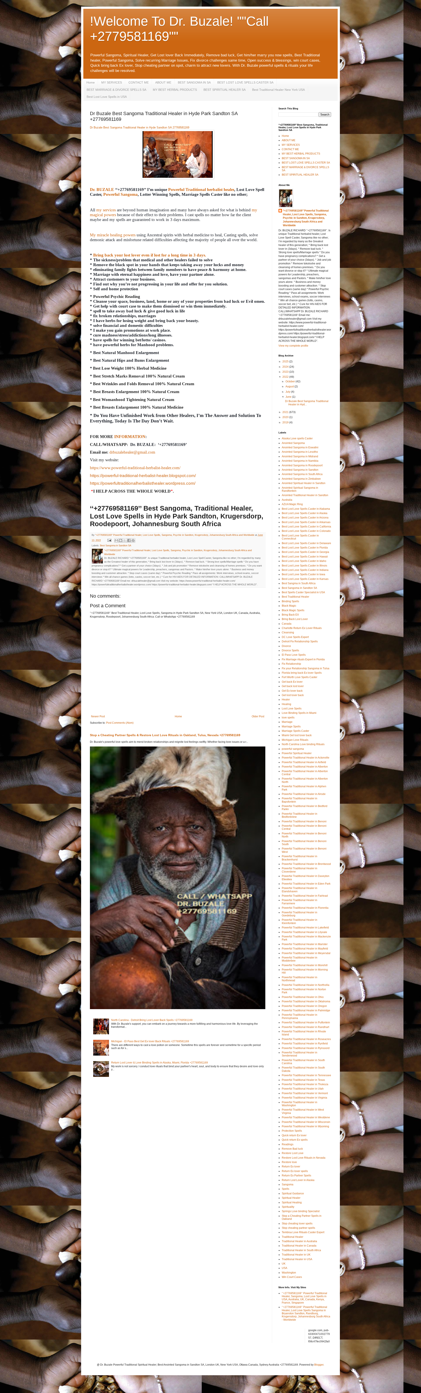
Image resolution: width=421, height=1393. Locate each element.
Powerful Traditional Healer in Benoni (304, 821)
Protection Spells (292, 1130)
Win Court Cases (292, 1277)
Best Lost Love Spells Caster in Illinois (304, 565)
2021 (285, 412)
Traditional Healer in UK (296, 1254)
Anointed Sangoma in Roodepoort (302, 465)
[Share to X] (125, 540)
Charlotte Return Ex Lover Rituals (302, 628)
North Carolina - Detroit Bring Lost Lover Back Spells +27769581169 (152, 1020)
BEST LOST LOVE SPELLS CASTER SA (245, 82)
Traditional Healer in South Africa (301, 1250)
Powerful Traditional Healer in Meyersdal (306, 953)
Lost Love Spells (291, 708)
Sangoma (287, 1184)
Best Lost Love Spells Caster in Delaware (306, 543)
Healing (286, 704)
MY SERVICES (111, 82)
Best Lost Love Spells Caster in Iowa (303, 574)
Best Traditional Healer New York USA (278, 89)
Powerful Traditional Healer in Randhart (305, 1027)
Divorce (286, 646)
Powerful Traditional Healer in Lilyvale (304, 932)
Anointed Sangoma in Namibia (300, 460)
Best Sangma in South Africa (299, 583)
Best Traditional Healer (295, 596)
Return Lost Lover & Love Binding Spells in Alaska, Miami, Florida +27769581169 (159, 1062)
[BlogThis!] (120, 540)
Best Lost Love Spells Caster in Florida (305, 547)
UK (283, 1263)
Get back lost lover (293, 686)
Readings (287, 1144)
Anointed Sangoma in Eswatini (300, 447)
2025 (285, 361)
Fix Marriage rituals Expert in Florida (303, 659)
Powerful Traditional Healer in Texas (303, 1079)
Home (90, 82)
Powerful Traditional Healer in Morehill (305, 965)
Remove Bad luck (292, 1148)
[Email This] (116, 540)
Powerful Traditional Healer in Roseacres (306, 1039)
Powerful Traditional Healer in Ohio (303, 997)
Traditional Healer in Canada (299, 1245)
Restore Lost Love (292, 1153)
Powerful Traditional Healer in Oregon (304, 1006)
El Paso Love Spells (294, 654)
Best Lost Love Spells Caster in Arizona (305, 517)
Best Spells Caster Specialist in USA (303, 592)
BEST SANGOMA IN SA (194, 82)
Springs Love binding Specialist (300, 1211)
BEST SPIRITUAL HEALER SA (224, 89)
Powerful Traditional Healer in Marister (305, 944)
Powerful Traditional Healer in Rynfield (305, 1043)
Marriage (287, 721)
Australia (287, 499)
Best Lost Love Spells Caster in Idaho (304, 561)
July (288, 391)
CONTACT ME (138, 82)
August (289, 386)
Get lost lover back (293, 695)
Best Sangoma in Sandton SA (115, 545)
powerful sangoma (293, 748)
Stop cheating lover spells (297, 1223)
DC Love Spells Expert (295, 637)
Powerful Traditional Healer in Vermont (305, 1093)
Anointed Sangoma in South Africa (302, 474)
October (290, 381)
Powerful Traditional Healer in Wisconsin (306, 1122)
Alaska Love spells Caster (297, 438)
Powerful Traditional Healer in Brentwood (306, 864)
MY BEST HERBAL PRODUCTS (175, 89)
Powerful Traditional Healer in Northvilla (305, 985)
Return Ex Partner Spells (296, 1175)
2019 (285, 422)
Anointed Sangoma (293, 443)
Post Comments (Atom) (120, 722)
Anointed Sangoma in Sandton (300, 469)
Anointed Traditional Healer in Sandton (305, 495)
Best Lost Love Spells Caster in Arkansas (306, 522)
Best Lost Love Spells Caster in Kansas (305, 579)
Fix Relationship (291, 663)
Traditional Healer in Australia (299, 1241)
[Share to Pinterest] (133, 540)
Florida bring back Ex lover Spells (302, 672)
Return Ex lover (291, 1166)
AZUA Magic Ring (292, 504)
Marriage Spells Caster (295, 730)
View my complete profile (293, 345)
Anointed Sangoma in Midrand (300, 456)
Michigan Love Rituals (295, 739)
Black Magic (289, 605)
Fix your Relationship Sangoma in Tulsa (305, 668)
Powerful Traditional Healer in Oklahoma (306, 1001)
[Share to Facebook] (129, 540)
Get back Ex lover (292, 681)
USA (284, 1268)
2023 (285, 371)
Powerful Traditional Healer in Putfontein (306, 1022)
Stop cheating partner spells (298, 1227)
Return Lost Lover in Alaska (298, 1180)
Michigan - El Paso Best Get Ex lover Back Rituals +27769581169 (150, 1041)
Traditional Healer (292, 1236)
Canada (286, 623)
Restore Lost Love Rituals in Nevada (303, 1157)
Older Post (258, 716)
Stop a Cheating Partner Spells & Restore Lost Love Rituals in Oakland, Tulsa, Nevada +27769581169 (165, 735)
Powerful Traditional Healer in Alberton (305, 766)
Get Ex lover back (292, 690)
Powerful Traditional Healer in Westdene (306, 1117)
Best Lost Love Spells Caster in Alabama (306, 508)
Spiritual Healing (292, 1202)
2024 (285, 366)
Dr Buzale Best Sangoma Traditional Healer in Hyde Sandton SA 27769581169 (139, 127)
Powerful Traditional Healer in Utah (303, 1088)
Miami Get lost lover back (297, 735)
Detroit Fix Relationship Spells (300, 641)
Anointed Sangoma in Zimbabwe (301, 478)
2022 (285, 376)
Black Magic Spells (293, 610)
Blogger (318, 1364)
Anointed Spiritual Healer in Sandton (303, 483)
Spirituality (288, 1206)
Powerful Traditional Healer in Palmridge (306, 1010)
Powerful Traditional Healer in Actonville (305, 757)
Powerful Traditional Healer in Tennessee (306, 1075)
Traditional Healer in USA (297, 1259)
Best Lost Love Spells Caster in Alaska (304, 513)
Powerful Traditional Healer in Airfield (304, 762)
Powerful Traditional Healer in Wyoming (305, 1126)
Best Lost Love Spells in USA (107, 96)
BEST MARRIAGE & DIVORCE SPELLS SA (116, 89)
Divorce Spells (290, 650)
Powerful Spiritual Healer (297, 753)
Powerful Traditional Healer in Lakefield (305, 927)
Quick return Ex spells (295, 1139)
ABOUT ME (163, 82)
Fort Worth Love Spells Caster (299, 677)
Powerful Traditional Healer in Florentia (305, 907)
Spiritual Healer (291, 1197)
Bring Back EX (290, 614)
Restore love (289, 1162)
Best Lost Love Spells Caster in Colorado (306, 531)
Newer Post (98, 716)
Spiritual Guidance (293, 1193)
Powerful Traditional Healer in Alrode (304, 794)
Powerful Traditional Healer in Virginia (304, 1097)
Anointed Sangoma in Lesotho (300, 451)
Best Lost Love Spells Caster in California (306, 526)
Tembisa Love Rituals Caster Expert (303, 1232)
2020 (285, 417)
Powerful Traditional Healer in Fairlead (305, 895)
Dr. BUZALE (102, 189)
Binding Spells (290, 601)
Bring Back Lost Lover (295, 619)
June (288, 396)
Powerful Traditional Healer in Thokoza (305, 1084)
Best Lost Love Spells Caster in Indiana (305, 570)
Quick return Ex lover (294, 1135)
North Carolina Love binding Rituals (303, 744)
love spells (288, 717)
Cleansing (288, 632)
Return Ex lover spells (295, 1171)
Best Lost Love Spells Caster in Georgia (305, 552)
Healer (286, 699)
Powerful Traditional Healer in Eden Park (306, 883)
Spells (285, 1188)
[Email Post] (109, 540)
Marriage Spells (291, 726)
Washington (289, 1272)
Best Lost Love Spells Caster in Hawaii (305, 556)
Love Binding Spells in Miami (299, 712)
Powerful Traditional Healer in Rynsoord (306, 1048)
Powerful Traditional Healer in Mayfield (305, 948)
